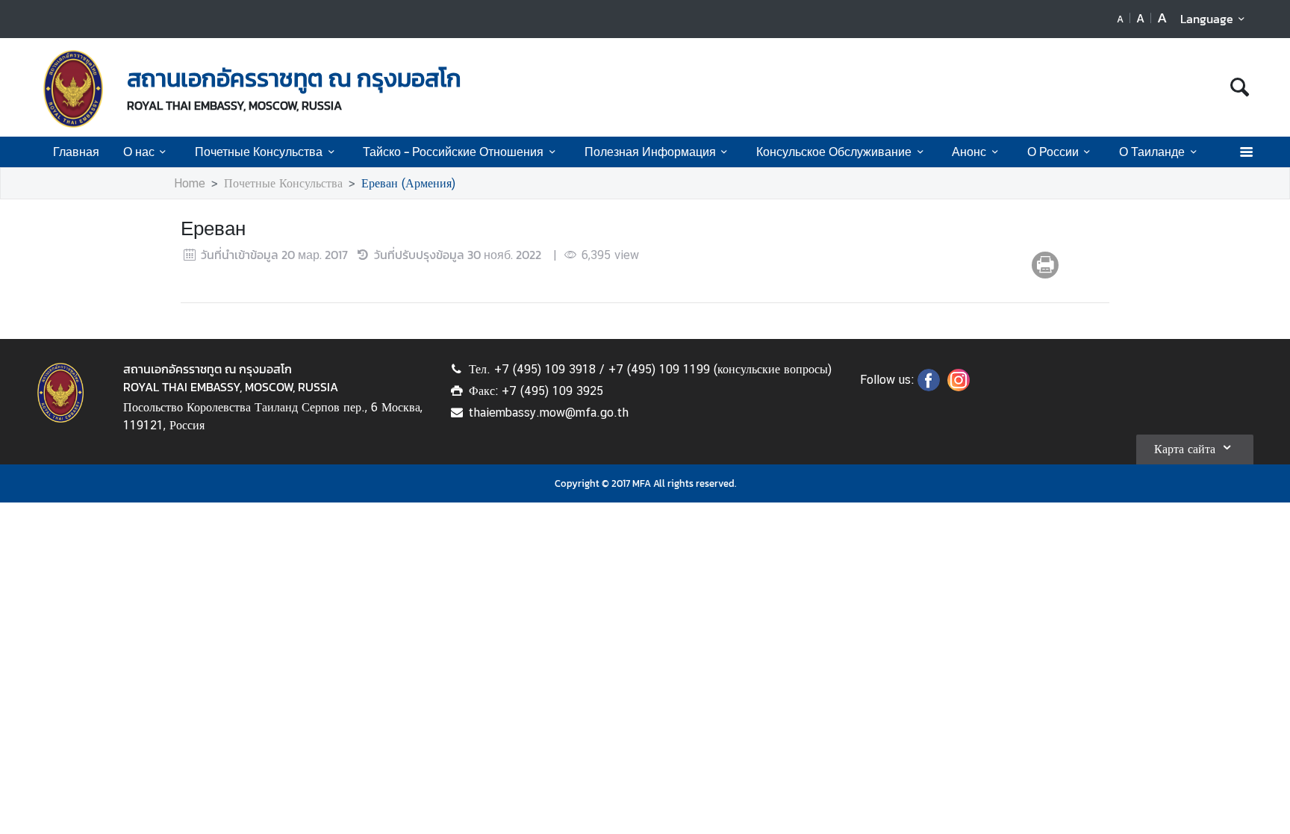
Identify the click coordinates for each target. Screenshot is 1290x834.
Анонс (969, 152)
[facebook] (929, 387)
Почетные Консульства (258, 152)
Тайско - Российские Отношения (453, 152)
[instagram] (958, 387)
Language (1206, 19)
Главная (76, 152)
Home (189, 183)
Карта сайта (1184, 449)
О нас (139, 152)
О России (1053, 152)
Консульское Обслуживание (834, 152)
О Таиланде (1152, 152)
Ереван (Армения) (408, 183)
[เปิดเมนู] (1245, 152)
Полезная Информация (650, 152)
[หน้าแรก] (73, 89)
